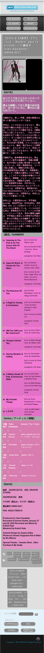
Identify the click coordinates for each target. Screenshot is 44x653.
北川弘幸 (17, 553)
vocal (9, 553)
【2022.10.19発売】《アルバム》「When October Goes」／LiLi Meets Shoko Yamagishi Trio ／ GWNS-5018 (17, 579)
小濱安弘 (26, 553)
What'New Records (18, 6)
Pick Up (32, 18)
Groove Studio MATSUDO (16, 28)
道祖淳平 (35, 556)
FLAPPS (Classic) (11, 622)
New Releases (16, 18)
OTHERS (11, 629)
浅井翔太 (26, 556)
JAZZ (28, 622)
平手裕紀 (17, 556)
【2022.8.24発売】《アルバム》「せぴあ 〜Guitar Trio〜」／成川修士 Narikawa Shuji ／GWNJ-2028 (17, 599)
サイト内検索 (11, 613)
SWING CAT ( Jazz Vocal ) (36, 560)
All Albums (16, 23)
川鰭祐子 (35, 553)
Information (32, 27)
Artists (32, 23)
